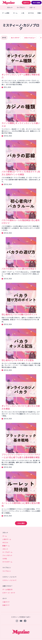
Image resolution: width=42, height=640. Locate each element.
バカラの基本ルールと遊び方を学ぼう (19, 268)
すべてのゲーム (7, 562)
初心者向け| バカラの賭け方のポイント (19, 314)
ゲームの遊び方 (7, 589)
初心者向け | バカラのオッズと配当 (18, 360)
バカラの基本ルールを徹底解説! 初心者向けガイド (20, 221)
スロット (10, 7)
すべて (4, 38)
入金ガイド (6, 602)
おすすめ (31, 13)
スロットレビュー (30, 38)
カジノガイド (15, 38)
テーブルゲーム (7, 552)
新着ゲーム (6, 546)
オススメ (5, 542)
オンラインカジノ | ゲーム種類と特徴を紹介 (21, 76)
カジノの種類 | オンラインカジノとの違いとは (21, 124)
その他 (4, 559)
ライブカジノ (21, 7)
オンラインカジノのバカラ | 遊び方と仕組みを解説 (21, 407)
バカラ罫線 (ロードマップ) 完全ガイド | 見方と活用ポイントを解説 (21, 173)
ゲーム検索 (5, 13)
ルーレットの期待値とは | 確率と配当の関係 (21, 504)
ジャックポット (7, 555)
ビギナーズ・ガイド (8, 593)
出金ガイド (6, 605)
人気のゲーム (6, 539)
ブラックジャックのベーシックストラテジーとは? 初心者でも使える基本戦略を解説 (21, 456)
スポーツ (32, 7)
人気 (22, 13)
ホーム (15, 13)
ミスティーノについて (9, 580)
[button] (21, 523)
